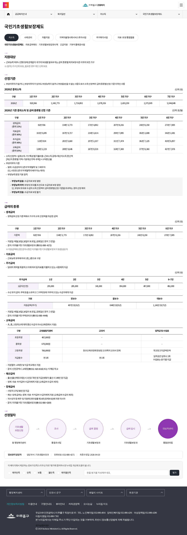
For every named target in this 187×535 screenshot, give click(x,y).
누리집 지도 (102, 504)
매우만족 (16, 472)
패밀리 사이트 (96, 492)
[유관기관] (6, 5)
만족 (29, 472)
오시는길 (87, 504)
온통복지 (93, 5)
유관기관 (133, 492)
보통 (39, 472)
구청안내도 (46, 504)
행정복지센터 (15, 492)
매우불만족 (66, 472)
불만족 (51, 472)
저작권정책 (74, 504)
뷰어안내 (60, 504)
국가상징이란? (42, 525)
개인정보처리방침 (15, 504)
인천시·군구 (55, 492)
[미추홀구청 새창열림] (18, 516)
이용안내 (32, 504)
